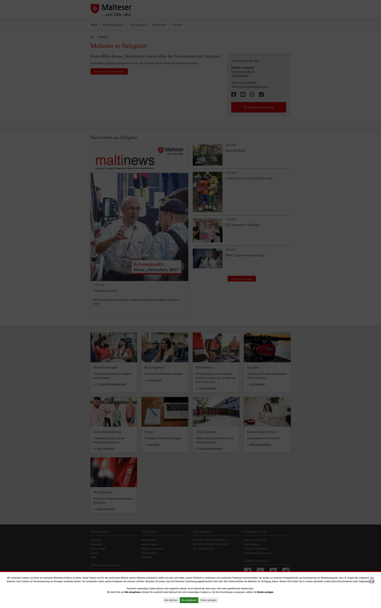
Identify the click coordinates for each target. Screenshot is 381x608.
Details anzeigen (209, 600)
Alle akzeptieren (189, 600)
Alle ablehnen (171, 600)
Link (372, 581)
